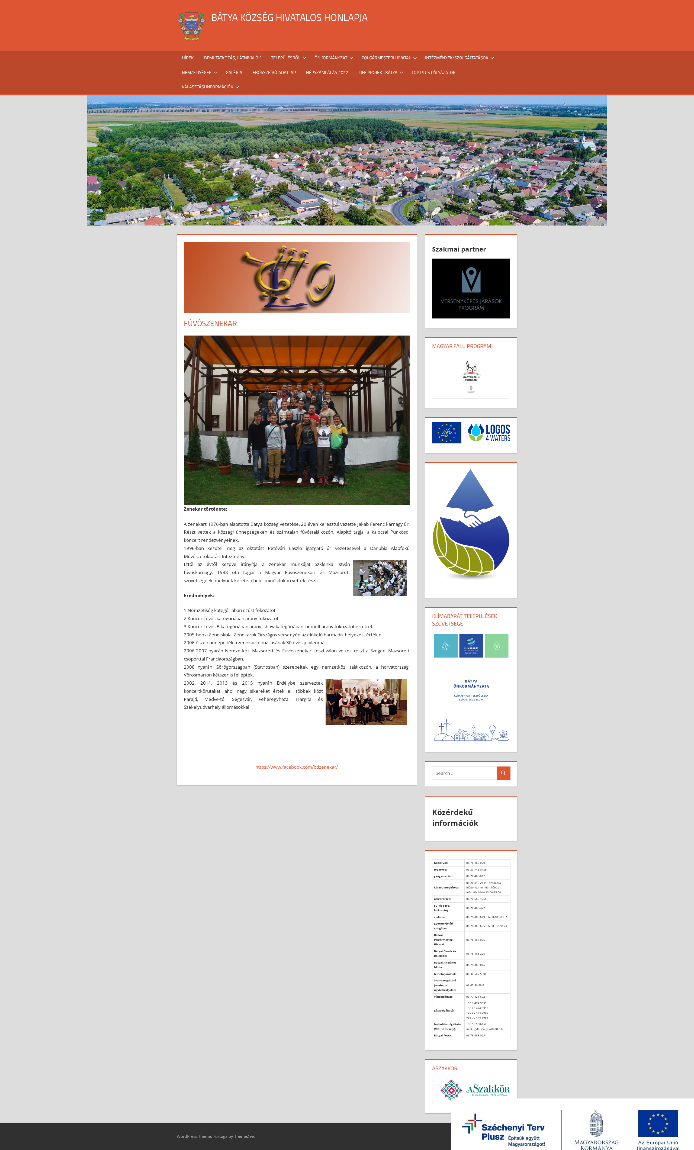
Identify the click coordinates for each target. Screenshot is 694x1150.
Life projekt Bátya (378, 72)
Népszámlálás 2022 (327, 72)
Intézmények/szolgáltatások (456, 57)
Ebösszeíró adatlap (274, 72)
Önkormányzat (330, 57)
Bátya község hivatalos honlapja (289, 17)
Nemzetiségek (196, 72)
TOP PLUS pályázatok (433, 72)
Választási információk (207, 86)
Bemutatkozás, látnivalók (232, 57)
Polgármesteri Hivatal (386, 57)
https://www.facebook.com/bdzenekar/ (296, 767)
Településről (285, 57)
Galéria (234, 72)
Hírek (188, 57)
